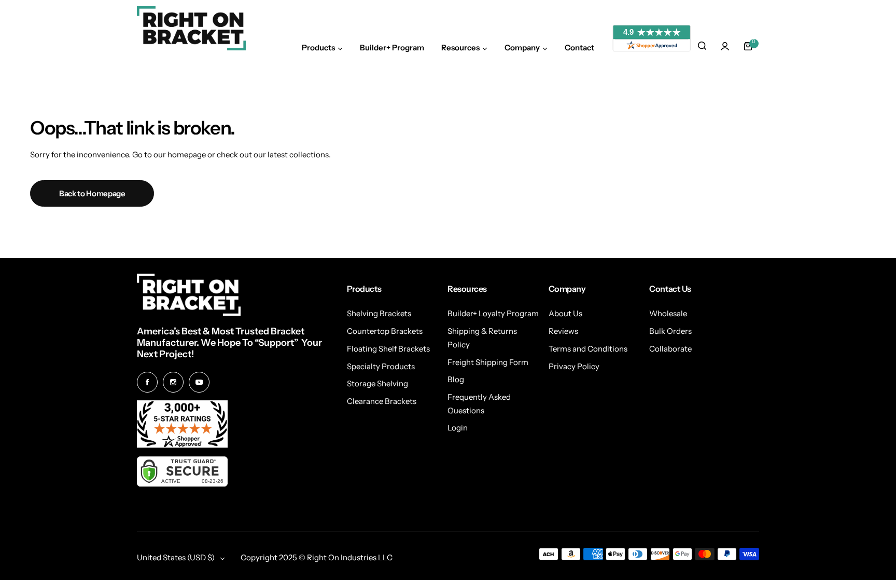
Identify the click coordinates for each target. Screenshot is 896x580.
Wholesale (668, 313)
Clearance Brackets (381, 401)
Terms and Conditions (588, 349)
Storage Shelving (377, 383)
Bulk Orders (670, 331)
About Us (565, 313)
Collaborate (670, 349)
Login (457, 428)
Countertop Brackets (385, 331)
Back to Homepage (92, 193)
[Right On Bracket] (191, 28)
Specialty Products (381, 366)
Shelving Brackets (379, 313)
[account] (724, 46)
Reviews (563, 331)
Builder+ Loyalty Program (493, 313)
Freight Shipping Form (487, 362)
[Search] (702, 46)
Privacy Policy (574, 366)
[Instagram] (173, 382)
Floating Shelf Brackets (388, 349)
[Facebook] (147, 382)
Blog (455, 379)
